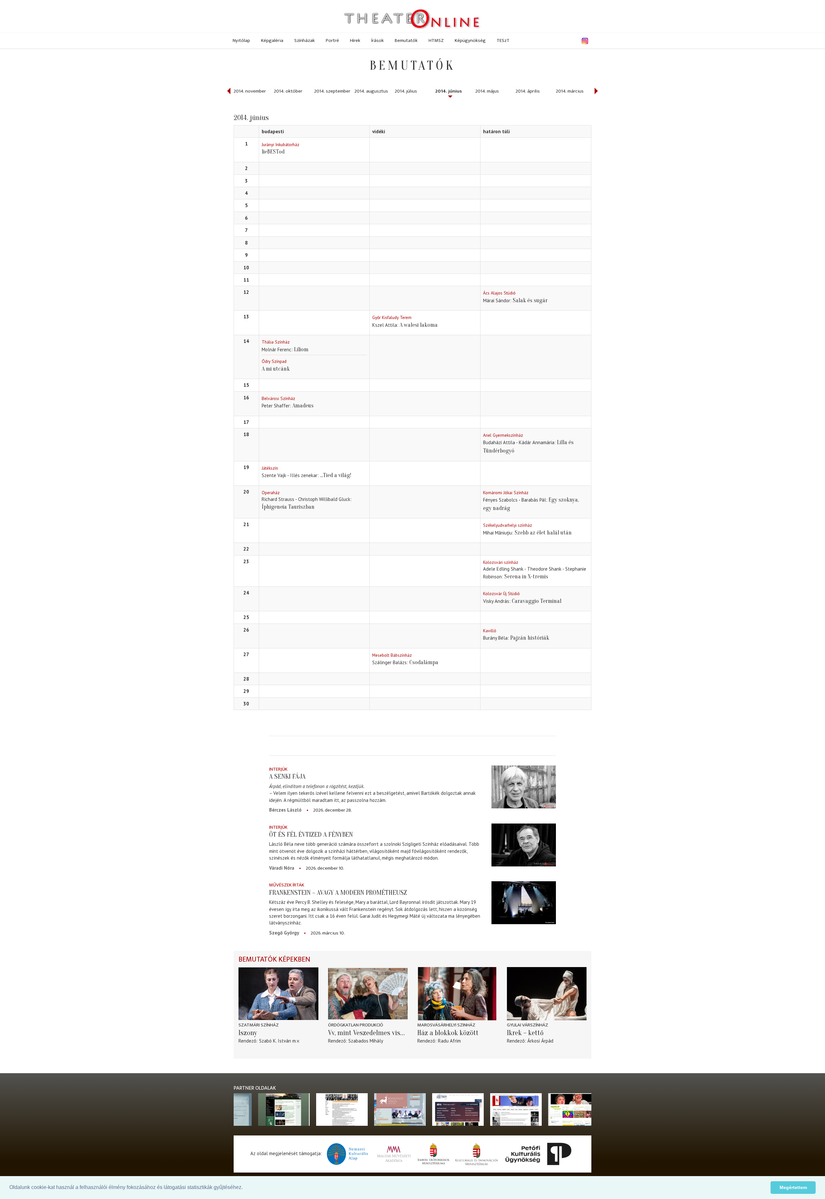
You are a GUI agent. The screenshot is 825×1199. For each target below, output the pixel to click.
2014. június (448, 91)
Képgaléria (272, 40)
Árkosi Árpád (540, 1041)
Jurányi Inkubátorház (280, 144)
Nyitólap (241, 40)
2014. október (288, 91)
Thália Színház (276, 342)
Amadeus (303, 405)
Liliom (301, 349)
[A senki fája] (523, 786)
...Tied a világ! (335, 475)
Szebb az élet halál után (543, 532)
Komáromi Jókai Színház (506, 492)
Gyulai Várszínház (527, 1025)
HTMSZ (436, 40)
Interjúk (278, 769)
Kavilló (489, 631)
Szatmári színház (258, 1025)
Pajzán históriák (529, 637)
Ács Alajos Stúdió (499, 293)
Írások (377, 40)
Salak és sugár (530, 300)
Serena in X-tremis (526, 576)
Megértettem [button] (793, 1187)
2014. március (570, 91)
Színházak (304, 40)
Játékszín (270, 468)
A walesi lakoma (419, 325)
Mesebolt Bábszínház (392, 655)
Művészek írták (286, 885)
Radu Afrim (449, 1041)
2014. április (528, 91)
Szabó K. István (275, 1041)
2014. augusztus (371, 91)
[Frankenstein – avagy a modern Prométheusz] (523, 902)
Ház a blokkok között (448, 1033)
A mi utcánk (276, 368)
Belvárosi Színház (278, 398)
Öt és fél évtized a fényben (311, 834)
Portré (332, 40)
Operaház (271, 492)
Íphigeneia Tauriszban (288, 507)
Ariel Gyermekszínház (503, 435)
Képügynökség (470, 40)
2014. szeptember (332, 91)
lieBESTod (273, 151)
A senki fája (287, 776)
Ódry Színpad (274, 361)
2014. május (487, 91)
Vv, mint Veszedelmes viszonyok (368, 1033)
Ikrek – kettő (525, 1033)
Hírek (355, 40)
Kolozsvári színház (500, 562)
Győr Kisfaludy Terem (392, 317)
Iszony (247, 1033)
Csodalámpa (423, 662)
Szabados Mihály (365, 1041)
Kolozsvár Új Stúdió (501, 593)
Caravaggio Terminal (536, 601)
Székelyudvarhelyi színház (507, 525)
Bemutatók (406, 40)
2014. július (406, 91)
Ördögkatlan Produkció (355, 1025)
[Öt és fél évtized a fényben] (523, 845)
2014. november (250, 91)
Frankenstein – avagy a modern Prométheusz (338, 892)
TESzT (503, 40)
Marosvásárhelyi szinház (446, 1025)
